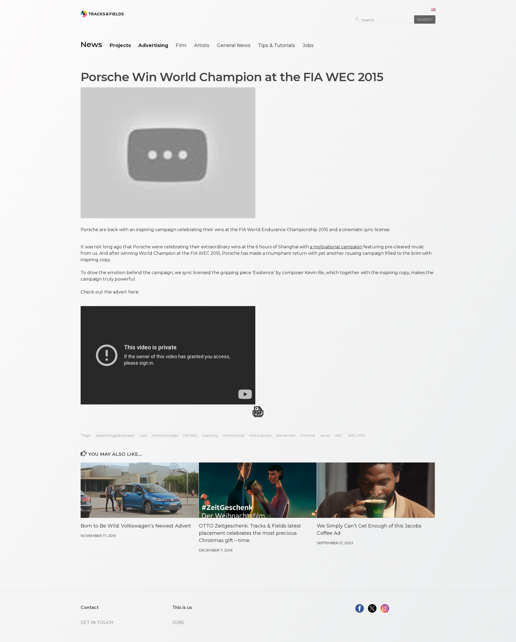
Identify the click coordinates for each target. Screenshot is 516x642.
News (91, 44)
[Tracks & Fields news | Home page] (102, 14)
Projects (120, 45)
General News (233, 45)
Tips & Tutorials (276, 45)
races (325, 435)
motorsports (260, 435)
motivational (233, 435)
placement (286, 435)
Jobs (308, 45)
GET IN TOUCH (97, 622)
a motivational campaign (336, 246)
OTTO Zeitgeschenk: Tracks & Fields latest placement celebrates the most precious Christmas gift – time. (250, 533)
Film (181, 45)
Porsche (308, 435)
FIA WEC (190, 435)
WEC (339, 435)
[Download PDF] (258, 411)
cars (143, 435)
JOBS (178, 622)
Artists (201, 45)
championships (165, 435)
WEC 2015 (356, 435)
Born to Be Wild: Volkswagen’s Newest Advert (136, 526)
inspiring (210, 435)
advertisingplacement (115, 435)
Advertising (153, 45)
